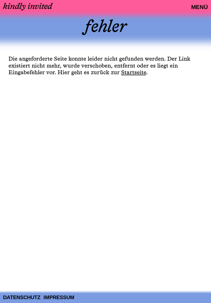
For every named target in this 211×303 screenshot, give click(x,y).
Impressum (58, 297)
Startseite (133, 72)
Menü (199, 7)
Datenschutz (21, 297)
